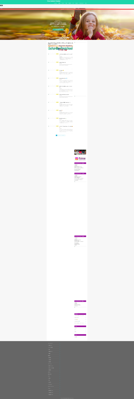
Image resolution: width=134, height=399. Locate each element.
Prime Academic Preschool (53, 1)
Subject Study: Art (77, 317)
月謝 (49, 349)
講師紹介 (59, 3)
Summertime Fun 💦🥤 (77, 321)
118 (62, 135)
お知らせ (66, 3)
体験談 (49, 353)
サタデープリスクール (81, 3)
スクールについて (55, 3)
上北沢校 (50, 359)
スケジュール (63, 3)
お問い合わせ (70, 3)
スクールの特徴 (51, 347)
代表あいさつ (50, 345)
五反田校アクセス (51, 394)
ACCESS (50, 382)
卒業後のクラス (51, 351)
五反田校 (50, 361)
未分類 (75, 331)
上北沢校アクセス (51, 392)
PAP (49, 380)
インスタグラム (76, 3)
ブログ (73, 3)
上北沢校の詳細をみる (58, 29)
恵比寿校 (50, 357)
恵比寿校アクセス (51, 390)
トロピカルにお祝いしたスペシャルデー (79, 315)
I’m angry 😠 (76, 319)
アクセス (86, 3)
